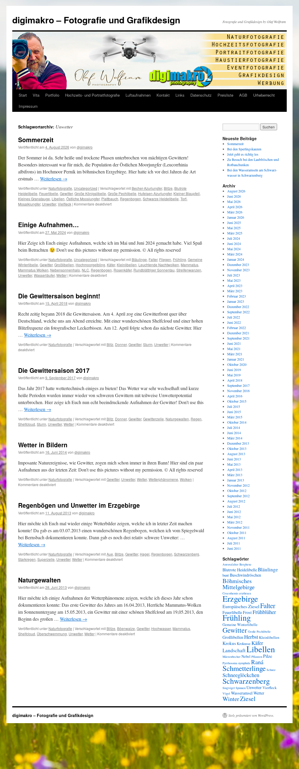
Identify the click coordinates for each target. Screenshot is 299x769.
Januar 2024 (235, 259)
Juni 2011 (234, 548)
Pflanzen (256, 657)
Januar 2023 (235, 301)
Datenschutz (201, 95)
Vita (36, 95)
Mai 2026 (234, 201)
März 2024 (234, 254)
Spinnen (241, 688)
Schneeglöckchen (240, 674)
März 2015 (234, 417)
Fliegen (165, 259)
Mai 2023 (234, 280)
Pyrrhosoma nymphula (236, 663)
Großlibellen (64, 264)
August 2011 (236, 537)
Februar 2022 (236, 327)
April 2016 (234, 396)
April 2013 (234, 469)
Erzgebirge (240, 598)
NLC (85, 269)
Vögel (226, 693)
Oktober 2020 (236, 364)
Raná (257, 662)
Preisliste (225, 95)
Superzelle (46, 559)
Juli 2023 (233, 275)
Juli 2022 (233, 317)
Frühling (179, 259)
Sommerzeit (35, 139)
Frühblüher (264, 611)
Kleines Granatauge (34, 198)
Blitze (168, 188)
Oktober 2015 (236, 401)
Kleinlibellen (127, 264)
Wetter (61, 275)
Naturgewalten (177, 418)
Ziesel (247, 698)
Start (23, 95)
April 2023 (234, 285)
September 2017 (238, 385)
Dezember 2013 (238, 443)
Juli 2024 (233, 238)
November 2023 (238, 269)
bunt (225, 575)
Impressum (28, 106)
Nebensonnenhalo (65, 269)
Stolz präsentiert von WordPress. (251, 715)
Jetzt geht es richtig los (242, 154)
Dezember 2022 (238, 306)
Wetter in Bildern (42, 444)
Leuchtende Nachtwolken (158, 264)
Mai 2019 (234, 375)
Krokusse (244, 643)
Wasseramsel (242, 693)
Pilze (267, 656)
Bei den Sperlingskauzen (244, 149)
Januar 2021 (235, 359)
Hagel (145, 553)
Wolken (186, 479)
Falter (153, 259)
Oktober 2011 (236, 532)
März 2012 (234, 522)
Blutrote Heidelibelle (239, 570)
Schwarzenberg (186, 553)
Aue (110, 553)
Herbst (251, 636)
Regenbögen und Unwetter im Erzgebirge (79, 505)
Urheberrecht (264, 95)
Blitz (110, 344)
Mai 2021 (234, 348)
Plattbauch (109, 198)
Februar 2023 (236, 296)
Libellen (58, 198)
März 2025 (234, 233)
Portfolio (52, 95)
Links (180, 95)
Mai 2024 (234, 248)
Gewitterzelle (153, 418)
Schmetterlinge (244, 668)
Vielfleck (64, 203)
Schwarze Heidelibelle (161, 198)
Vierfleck (270, 687)
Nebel (246, 656)
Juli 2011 (233, 543)
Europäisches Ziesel (240, 606)
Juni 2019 (234, 369)
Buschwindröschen (245, 575)
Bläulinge (139, 259)
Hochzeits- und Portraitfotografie (92, 95)
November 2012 (238, 485)
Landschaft (234, 650)
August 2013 (236, 453)
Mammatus (189, 264)
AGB (243, 95)
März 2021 (234, 354)
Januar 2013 (235, 480)
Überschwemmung (52, 633)
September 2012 (238, 495)
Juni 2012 (234, 511)
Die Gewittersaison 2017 (54, 370)
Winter (230, 699)
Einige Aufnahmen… (48, 224)
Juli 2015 (233, 406)
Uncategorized (85, 188)
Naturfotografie (60, 188)
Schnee (271, 670)
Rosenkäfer (123, 269)
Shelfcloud (26, 424)
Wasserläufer (44, 275)
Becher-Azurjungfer (147, 188)
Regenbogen (130, 198)
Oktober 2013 (236, 448)
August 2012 (236, 501)
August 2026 (236, 191)
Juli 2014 (233, 427)
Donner (121, 344)
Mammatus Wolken (33, 269)
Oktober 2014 (236, 422)
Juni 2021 (234, 343)
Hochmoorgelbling (90, 264)
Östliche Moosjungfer (83, 198)
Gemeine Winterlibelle (240, 624)
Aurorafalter (230, 564)
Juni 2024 (234, 243)
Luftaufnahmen (138, 95)
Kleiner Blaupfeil (186, 193)
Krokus (229, 643)
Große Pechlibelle (122, 193)
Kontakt (163, 95)
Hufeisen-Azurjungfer (155, 193)
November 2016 (238, 390)
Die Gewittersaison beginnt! (59, 295)
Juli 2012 (233, 506)
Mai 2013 (234, 464)
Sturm (147, 344)
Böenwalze (126, 628)
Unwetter (49, 203)
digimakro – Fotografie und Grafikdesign (96, 19)
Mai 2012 (234, 516)
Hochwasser (161, 628)
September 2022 (238, 311)
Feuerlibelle (48, 193)
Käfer (111, 264)
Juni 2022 (234, 322)
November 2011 (238, 527)
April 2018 (234, 380)
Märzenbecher (231, 657)
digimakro (85, 147)
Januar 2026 (235, 217)
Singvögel (228, 688)
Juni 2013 (234, 459)
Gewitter (66, 193)
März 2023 (234, 290)
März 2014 (234, 438)
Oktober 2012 (236, 490)
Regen (196, 418)
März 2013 (234, 474)
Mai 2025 (234, 227)
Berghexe (245, 564)
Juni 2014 (234, 432)
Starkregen (27, 559)
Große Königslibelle (90, 193)
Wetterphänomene (163, 479)
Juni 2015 (234, 411)
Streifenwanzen (188, 269)
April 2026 (234, 206)
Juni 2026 (234, 196)
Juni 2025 (234, 222)
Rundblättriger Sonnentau (154, 269)
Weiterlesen (53, 178)
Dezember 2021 (238, 332)
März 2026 (234, 212)
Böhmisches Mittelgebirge (238, 584)
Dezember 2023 (238, 264)
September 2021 (238, 338)
